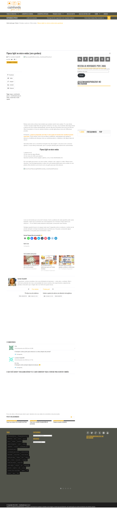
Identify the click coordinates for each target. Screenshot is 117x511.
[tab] (82, 131)
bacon (8, 441)
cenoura (16, 446)
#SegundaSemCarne (23, 436)
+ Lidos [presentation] (81, 131)
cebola (24, 444)
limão (12, 460)
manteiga (24, 460)
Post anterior (35, 289)
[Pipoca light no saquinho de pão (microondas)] (31, 259)
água (11, 94)
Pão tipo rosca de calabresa (32, 293)
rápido (23, 470)
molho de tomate (11, 462)
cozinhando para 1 (24, 446)
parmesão (26, 465)
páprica (15, 468)
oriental (17, 465)
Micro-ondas (33, 23)
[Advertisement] (58, 37)
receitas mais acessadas (13, 470)
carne (19, 444)
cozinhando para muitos (13, 452)
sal (27, 470)
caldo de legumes (11, 444)
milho (8, 97)
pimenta (9, 468)
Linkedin (11, 85)
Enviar (81, 75)
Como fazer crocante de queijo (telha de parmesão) (39, 423)
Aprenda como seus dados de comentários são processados (45, 414)
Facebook (11, 75)
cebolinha (9, 446)
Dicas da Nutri (71, 14)
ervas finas (17, 454)
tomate (9, 473)
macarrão (18, 460)
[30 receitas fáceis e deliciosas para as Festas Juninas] (49, 259)
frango (18, 457)
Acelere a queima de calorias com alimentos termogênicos (57, 293)
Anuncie (106, 14)
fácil (22, 457)
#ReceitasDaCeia (11, 436)
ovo (22, 465)
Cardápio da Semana (27, 14)
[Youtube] (107, 432)
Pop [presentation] (100, 131)
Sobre (96, 14)
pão (19, 468)
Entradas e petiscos (24, 23)
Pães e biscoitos (23, 296)
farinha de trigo (11, 457)
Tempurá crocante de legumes (60, 422)
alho (15, 438)
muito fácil (13, 97)
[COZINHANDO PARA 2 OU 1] (14, 6)
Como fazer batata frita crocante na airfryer (87, 18)
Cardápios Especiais (42, 14)
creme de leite (24, 452)
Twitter (11, 78)
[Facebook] (87, 432)
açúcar (24, 438)
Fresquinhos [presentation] (92, 131)
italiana (27, 457)
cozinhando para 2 (16, 95)
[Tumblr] (99, 432)
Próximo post (46, 289)
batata (13, 441)
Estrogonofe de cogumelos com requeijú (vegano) (52, 18)
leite (8, 460)
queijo (23, 468)
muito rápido (10, 465)
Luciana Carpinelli (15, 57)
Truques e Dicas (57, 14)
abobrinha (9, 438)
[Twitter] (91, 432)
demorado (9, 454)
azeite (19, 438)
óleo (18, 473)
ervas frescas (24, 454)
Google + (11, 81)
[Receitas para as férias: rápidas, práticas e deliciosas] (66, 259)
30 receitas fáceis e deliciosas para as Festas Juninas (48, 267)
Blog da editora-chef (85, 14)
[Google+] (95, 432)
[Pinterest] (103, 432)
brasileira (19, 441)
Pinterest (11, 88)
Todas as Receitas (11, 14)
